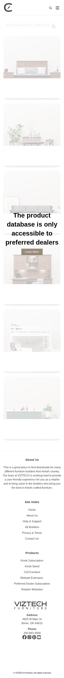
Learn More (32, 251)
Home (32, 509)
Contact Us (32, 538)
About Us (32, 515)
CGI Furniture (32, 572)
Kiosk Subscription (32, 560)
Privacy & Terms (32, 532)
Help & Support (32, 521)
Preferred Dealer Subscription (32, 583)
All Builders (32, 527)
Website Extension (32, 577)
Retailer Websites (32, 589)
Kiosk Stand (32, 566)
